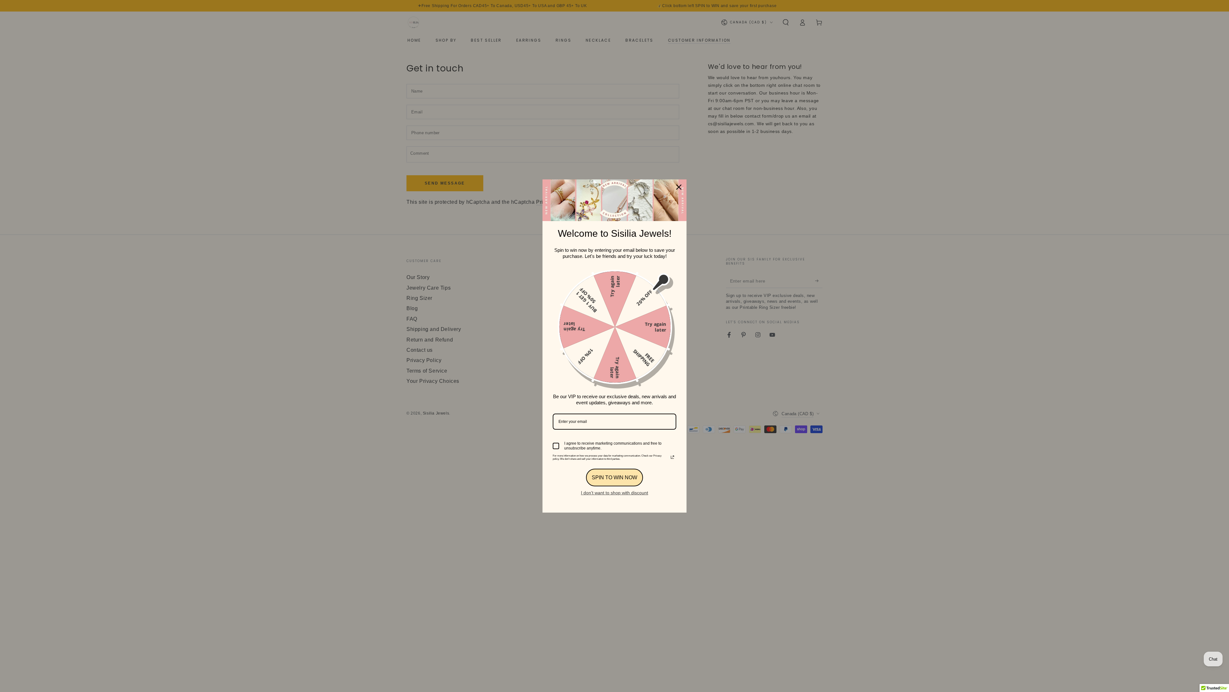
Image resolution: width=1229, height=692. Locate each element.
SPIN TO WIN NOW (614, 477)
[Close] (679, 187)
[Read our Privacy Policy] (672, 457)
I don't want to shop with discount (614, 492)
